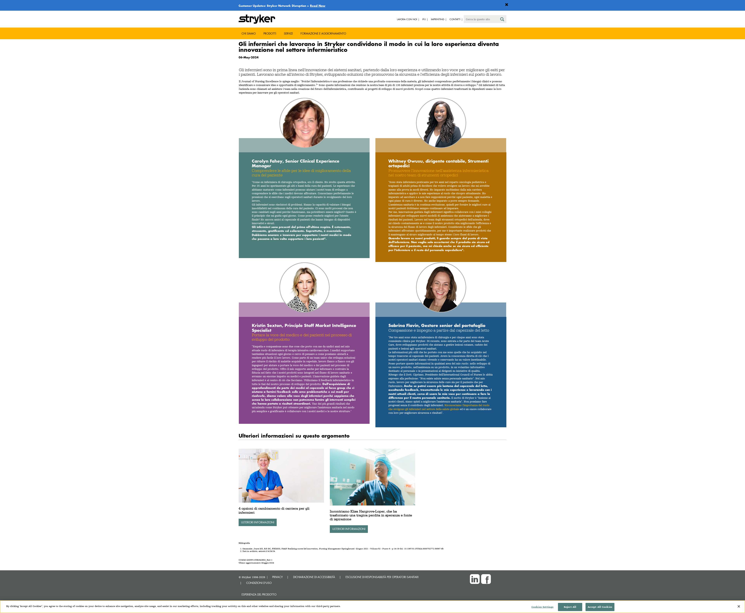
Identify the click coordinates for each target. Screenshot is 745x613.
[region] (372, 606)
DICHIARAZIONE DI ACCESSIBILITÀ (314, 577)
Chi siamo (249, 33)
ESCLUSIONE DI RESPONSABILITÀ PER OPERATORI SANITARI (382, 577)
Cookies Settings (542, 606)
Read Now (317, 6)
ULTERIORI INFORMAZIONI (257, 522)
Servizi (288, 33)
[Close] (739, 606)
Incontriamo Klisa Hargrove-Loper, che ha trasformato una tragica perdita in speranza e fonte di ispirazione (371, 515)
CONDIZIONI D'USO (259, 583)
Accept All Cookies (600, 606)
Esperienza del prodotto (259, 594)
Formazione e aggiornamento (323, 33)
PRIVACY (277, 577)
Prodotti (269, 33)
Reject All (570, 606)
